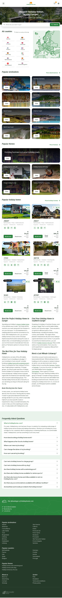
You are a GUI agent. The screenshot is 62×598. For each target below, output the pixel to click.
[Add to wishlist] (23, 207)
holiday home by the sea (45, 343)
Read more (18, 236)
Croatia (35, 552)
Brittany (4, 539)
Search (56, 24)
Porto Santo (36, 533)
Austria (49, 369)
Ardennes (5, 526)
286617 (44, 221)
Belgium (4, 558)
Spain (39, 326)
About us (4, 577)
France (57, 365)
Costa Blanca (6, 528)
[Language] (58, 3)
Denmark (36, 367)
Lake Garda (5, 531)
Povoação (36, 537)
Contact (4, 581)
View (6, 87)
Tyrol (3, 533)
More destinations (52, 73)
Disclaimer (36, 579)
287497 (45, 296)
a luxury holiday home (23, 324)
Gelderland (5, 541)
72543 (14, 259)
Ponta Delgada (37, 541)
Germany (52, 365)
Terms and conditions (39, 581)
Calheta (35, 526)
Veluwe (4, 524)
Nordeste (35, 535)
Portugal (35, 558)
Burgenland (5, 535)
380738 (44, 259)
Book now (8, 236)
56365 (13, 296)
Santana (35, 543)
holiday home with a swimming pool (18, 363)
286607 (14, 221)
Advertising (5, 579)
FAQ (34, 577)
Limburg (4, 537)
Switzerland (35, 371)
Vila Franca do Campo (39, 539)
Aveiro (34, 528)
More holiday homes (51, 200)
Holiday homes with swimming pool (12, 565)
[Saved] (54, 3)
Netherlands (5, 550)
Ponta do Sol (36, 531)
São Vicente (36, 524)
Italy (34, 326)
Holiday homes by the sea (9, 569)
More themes (54, 145)
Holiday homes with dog (9, 567)
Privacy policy (37, 583)
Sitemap (4, 583)
